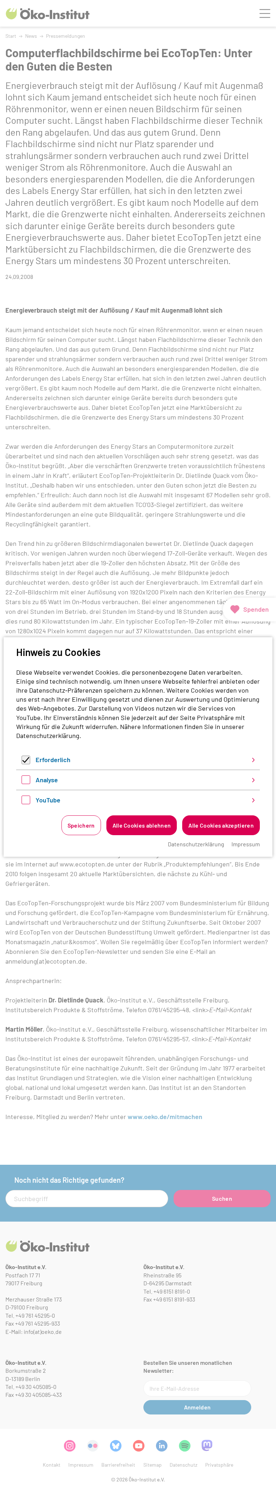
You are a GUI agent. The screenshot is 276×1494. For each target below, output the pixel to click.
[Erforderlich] (26, 762)
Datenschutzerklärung (47, 735)
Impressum (245, 844)
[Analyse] (26, 782)
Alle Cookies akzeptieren (221, 825)
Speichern (81, 825)
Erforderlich (53, 760)
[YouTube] (26, 802)
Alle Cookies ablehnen (141, 825)
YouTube (48, 800)
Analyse (47, 780)
